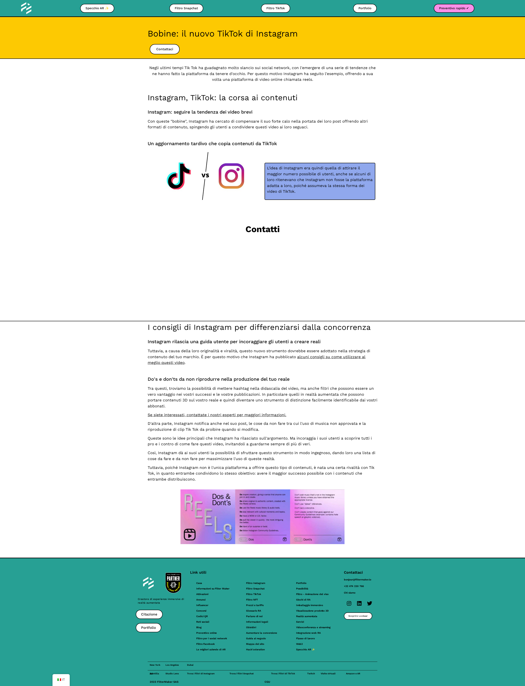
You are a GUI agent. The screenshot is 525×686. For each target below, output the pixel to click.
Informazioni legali (257, 621)
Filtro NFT (252, 599)
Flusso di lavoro (305, 638)
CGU (267, 681)
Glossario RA (253, 610)
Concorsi (201, 610)
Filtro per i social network (211, 638)
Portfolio (301, 583)
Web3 (299, 644)
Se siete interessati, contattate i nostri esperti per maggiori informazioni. (217, 415)
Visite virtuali (328, 673)
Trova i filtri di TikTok (283, 673)
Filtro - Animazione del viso (312, 594)
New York (155, 665)
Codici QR (202, 616)
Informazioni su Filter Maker (212, 588)
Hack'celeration (255, 649)
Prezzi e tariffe (255, 605)
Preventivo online (206, 632)
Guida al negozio (256, 638)
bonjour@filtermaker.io (357, 579)
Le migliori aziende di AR (211, 649)
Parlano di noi (254, 616)
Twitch (311, 673)
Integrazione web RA (308, 632)
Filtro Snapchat (255, 588)
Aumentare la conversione (261, 632)
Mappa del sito (255, 644)
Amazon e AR (353, 673)
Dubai (190, 665)
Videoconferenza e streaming (313, 627)
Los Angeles (172, 665)
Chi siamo (349, 592)
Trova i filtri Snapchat (241, 673)
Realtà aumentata (306, 616)
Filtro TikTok (253, 594)
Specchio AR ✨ (305, 649)
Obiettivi (251, 627)
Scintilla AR (154, 673)
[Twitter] (369, 603)
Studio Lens (172, 673)
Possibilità (302, 588)
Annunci (200, 599)
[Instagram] (349, 603)
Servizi (300, 621)
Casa (199, 583)
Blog (199, 627)
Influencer (202, 605)
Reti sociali (202, 621)
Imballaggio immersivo (309, 605)
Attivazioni (202, 594)
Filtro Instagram (255, 583)
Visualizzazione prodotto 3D (312, 610)
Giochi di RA (303, 599)
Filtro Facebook (205, 644)
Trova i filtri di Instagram (201, 673)
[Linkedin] (359, 603)
